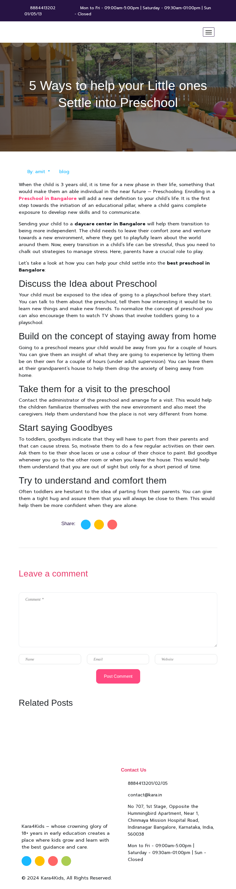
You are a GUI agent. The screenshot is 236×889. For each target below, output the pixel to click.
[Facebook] (86, 524)
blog (64, 171)
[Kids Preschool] (65, 32)
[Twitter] (99, 524)
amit (40, 171)
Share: (68, 523)
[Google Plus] (112, 524)
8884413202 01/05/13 (40, 11)
